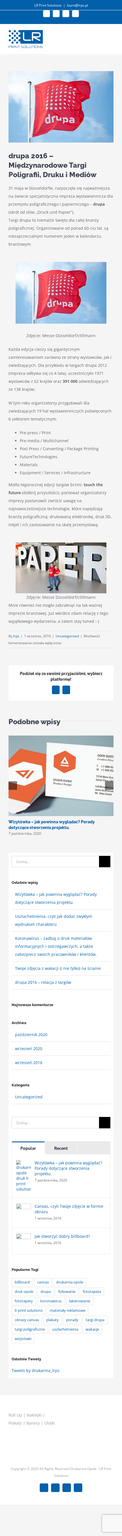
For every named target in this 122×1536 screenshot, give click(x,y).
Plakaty (15, 1423)
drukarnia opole (69, 1282)
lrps (16, 636)
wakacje (92, 1329)
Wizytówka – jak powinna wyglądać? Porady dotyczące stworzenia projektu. (68, 1168)
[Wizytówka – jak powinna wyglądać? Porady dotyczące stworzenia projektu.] (23, 1164)
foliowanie (66, 1291)
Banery (33, 1423)
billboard (22, 1282)
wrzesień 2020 (28, 1048)
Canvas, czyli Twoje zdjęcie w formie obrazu (69, 1208)
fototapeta (92, 1291)
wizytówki (23, 1338)
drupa (46, 1291)
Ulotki (49, 1423)
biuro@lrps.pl (77, 5)
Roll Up (15, 1415)
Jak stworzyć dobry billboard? (62, 1236)
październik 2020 (31, 1034)
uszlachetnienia (65, 1329)
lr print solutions (29, 1310)
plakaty (52, 1319)
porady (72, 1319)
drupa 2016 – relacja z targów (43, 982)
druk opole (24, 1291)
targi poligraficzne (30, 1329)
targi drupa (95, 1319)
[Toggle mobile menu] (111, 37)
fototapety (24, 1301)
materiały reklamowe (67, 1310)
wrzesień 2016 (28, 1062)
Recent (61, 1148)
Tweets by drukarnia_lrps (36, 1370)
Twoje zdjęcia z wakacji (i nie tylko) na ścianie (58, 968)
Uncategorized (67, 636)
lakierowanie (79, 1301)
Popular (28, 1148)
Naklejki (34, 1415)
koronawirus (51, 1301)
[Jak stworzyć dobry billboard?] (23, 1237)
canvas (43, 1282)
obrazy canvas (27, 1319)
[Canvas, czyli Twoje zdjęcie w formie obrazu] (23, 1207)
